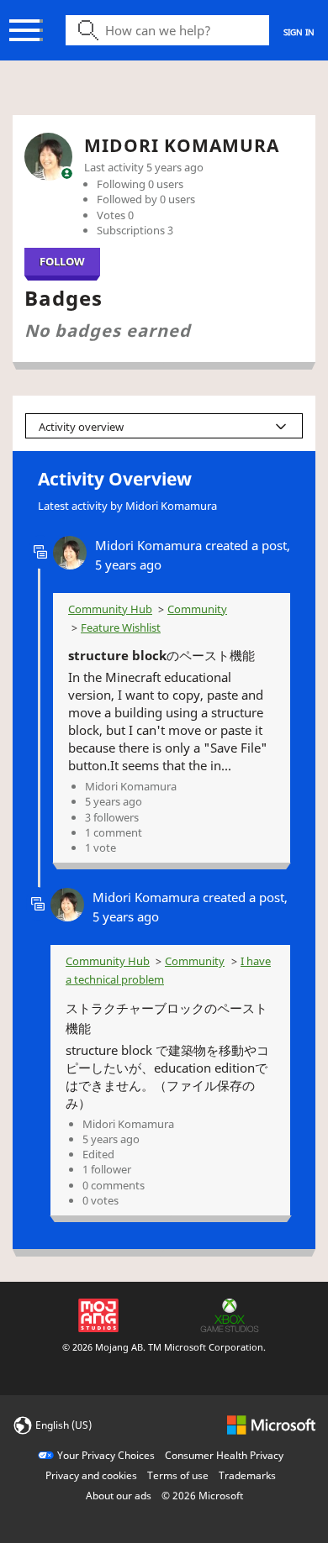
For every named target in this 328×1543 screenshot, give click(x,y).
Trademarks (247, 1475)
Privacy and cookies (91, 1475)
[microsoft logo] (271, 1424)
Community (197, 609)
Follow (62, 261)
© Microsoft (202, 1495)
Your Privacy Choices (106, 1455)
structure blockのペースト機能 (161, 655)
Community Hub (110, 609)
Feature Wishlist (121, 627)
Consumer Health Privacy (224, 1455)
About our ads (118, 1495)
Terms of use (178, 1475)
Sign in (299, 32)
